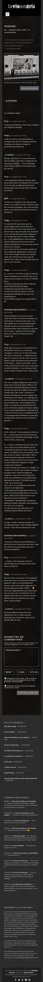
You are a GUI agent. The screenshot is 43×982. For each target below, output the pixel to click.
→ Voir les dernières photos (13, 46)
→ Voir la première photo (12, 49)
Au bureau (8, 762)
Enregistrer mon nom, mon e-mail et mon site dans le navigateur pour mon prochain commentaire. (20, 680)
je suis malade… (10, 732)
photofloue (28, 972)
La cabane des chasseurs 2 (13, 751)
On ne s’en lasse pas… (12, 745)
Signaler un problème (29, 88)
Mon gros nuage (10, 726)
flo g (6, 121)
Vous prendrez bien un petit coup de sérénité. (20, 778)
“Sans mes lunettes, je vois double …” (17, 737)
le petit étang (9, 773)
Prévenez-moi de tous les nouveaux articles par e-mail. (19, 687)
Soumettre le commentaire (27, 693)
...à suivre (11, 30)
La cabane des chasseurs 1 (13, 756)
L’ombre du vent (10, 767)
